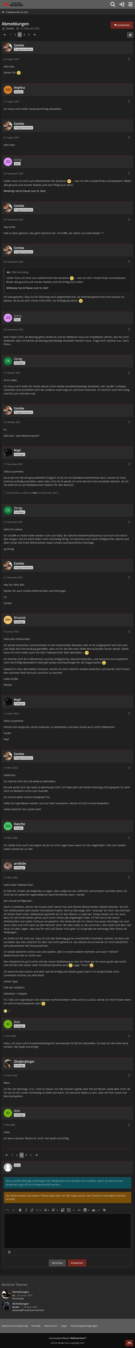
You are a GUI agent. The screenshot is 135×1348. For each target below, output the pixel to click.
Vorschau (57, 1263)
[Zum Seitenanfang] (129, 1343)
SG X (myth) (18, 1298)
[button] (9, 1252)
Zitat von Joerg (19, 272)
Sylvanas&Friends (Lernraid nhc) (28, 1310)
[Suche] (112, 4)
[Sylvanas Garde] (16, 4)
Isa (13, 1295)
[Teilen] (130, 35)
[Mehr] (129, 59)
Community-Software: (67, 1338)
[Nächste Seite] (34, 34)
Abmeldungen (20, 1292)
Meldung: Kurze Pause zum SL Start (25, 191)
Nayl (35, 492)
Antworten (77, 1263)
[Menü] (130, 4)
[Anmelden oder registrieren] (121, 4)
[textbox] (67, 1231)
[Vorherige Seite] (5, 34)
